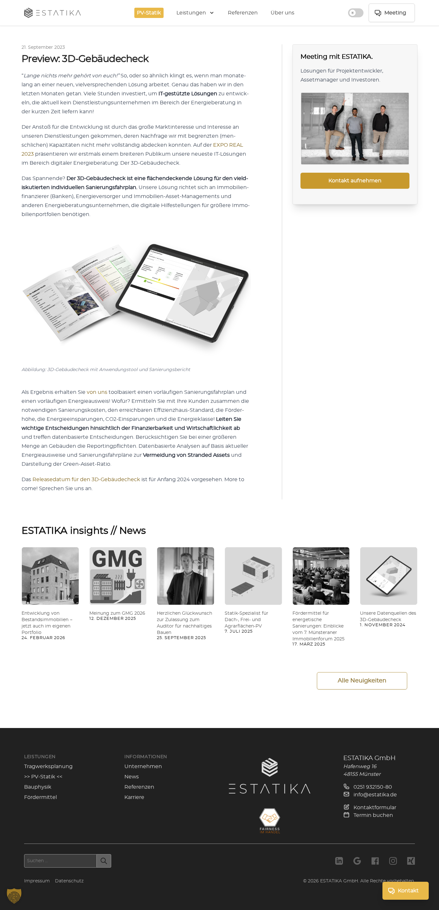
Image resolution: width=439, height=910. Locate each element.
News (131, 776)
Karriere (134, 797)
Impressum (37, 881)
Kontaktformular (374, 807)
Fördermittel (40, 797)
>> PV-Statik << (43, 776)
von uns (97, 392)
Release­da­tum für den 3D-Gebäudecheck (86, 479)
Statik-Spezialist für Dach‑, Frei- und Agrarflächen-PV (246, 619)
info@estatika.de (374, 794)
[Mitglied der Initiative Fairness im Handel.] (269, 820)
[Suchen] (104, 861)
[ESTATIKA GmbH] (270, 776)
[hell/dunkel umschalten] (355, 12)
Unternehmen (143, 766)
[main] (219, 377)
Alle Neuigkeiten (362, 681)
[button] (14, 896)
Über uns (282, 12)
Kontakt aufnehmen (354, 180)
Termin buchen (372, 815)
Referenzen (243, 12)
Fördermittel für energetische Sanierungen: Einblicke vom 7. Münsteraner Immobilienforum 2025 (318, 626)
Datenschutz (69, 881)
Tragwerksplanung (48, 766)
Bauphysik (37, 787)
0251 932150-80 (372, 787)
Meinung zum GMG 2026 (117, 613)
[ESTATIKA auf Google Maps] (357, 861)
